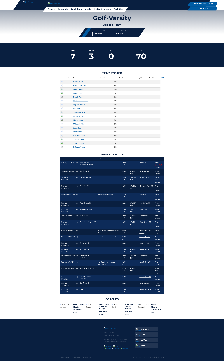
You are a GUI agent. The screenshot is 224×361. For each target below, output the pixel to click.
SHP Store (123, 341)
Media (88, 9)
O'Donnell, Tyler (78, 124)
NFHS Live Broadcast (204, 4)
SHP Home (203, 8)
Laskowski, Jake (78, 116)
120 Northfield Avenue (111, 333)
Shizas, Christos (78, 143)
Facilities (118, 9)
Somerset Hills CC (145, 177)
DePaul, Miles (78, 89)
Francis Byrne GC (145, 262)
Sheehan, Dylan (78, 139)
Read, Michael (78, 132)
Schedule (63, 9)
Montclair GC (144, 163)
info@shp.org (123, 339)
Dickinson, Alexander (80, 101)
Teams (51, 9)
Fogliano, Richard (79, 105)
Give (143, 345)
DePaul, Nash (77, 93)
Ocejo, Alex (77, 128)
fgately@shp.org (131, 314)
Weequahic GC (144, 237)
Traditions (76, 9)
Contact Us (107, 341)
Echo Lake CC (144, 194)
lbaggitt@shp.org (105, 314)
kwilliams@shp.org (79, 312)
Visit (143, 335)
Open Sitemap (64, 357)
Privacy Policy (76, 357)
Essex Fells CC (144, 209)
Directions (115, 341)
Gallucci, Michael (79, 112)
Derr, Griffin (77, 97)
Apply (144, 340)
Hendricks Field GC (146, 186)
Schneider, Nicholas (80, 135)
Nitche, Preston (78, 120)
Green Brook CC (145, 222)
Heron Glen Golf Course (145, 232)
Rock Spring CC (144, 203)
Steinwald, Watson (79, 147)
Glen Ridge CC (144, 171)
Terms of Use (87, 357)
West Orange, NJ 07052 (111, 335)
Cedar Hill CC (144, 243)
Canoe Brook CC (145, 216)
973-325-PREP (108, 339)
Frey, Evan (76, 108)
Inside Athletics (102, 9)
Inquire (145, 329)
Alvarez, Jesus (78, 82)
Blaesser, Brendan (79, 85)
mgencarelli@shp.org (156, 312)
